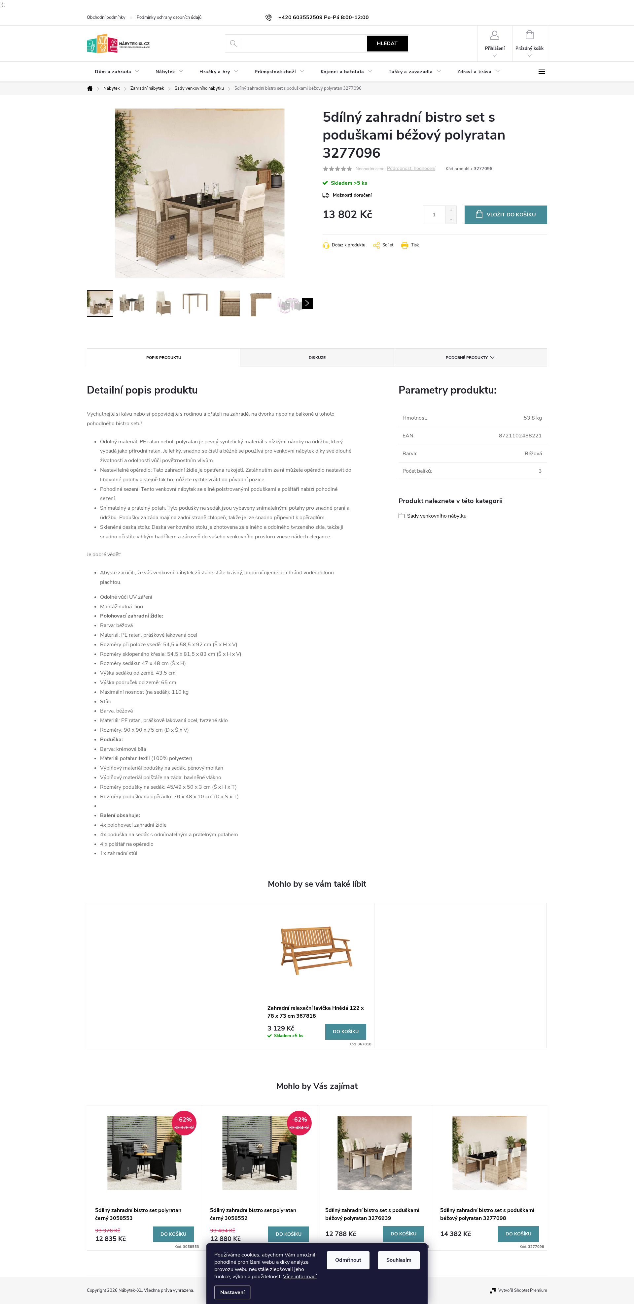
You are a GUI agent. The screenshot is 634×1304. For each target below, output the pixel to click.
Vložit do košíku (511, 214)
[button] (144, 1234)
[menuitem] (117, 72)
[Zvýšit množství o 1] (450, 210)
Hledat (387, 43)
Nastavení (232, 1292)
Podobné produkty (467, 357)
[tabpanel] (317, 975)
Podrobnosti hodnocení (411, 169)
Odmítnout (348, 1260)
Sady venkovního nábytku (437, 516)
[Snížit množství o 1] (450, 219)
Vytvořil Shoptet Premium (522, 1290)
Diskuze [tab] (317, 357)
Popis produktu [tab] (163, 357)
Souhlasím (398, 1260)
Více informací (300, 1276)
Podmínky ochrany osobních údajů (169, 17)
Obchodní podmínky (106, 17)
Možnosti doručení (352, 195)
